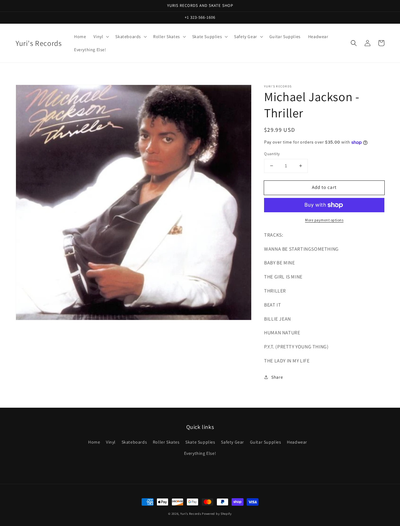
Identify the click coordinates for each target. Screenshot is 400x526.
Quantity (272, 153)
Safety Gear (232, 442)
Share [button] (277, 377)
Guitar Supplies (265, 442)
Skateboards (134, 442)
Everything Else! (200, 453)
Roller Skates (166, 442)
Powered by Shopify (217, 514)
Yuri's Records (190, 514)
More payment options (324, 220)
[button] (354, 43)
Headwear (297, 442)
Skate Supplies (200, 442)
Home (94, 442)
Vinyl (111, 442)
